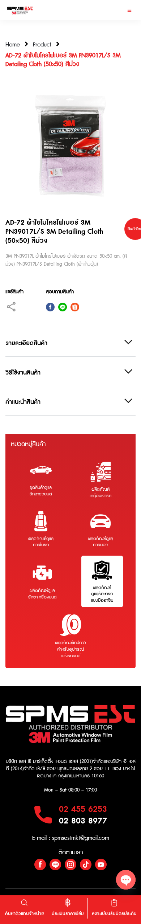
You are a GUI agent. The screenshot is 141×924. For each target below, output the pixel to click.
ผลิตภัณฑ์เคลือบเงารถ (100, 492)
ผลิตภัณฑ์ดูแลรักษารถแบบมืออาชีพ (102, 594)
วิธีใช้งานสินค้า (22, 372)
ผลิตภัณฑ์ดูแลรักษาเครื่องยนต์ (42, 594)
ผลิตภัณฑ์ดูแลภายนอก (100, 542)
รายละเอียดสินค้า (26, 343)
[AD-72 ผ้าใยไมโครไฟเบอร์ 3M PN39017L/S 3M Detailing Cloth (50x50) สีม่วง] (70, 146)
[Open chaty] (126, 880)
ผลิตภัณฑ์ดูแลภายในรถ (41, 542)
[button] (129, 10)
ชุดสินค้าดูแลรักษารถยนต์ (41, 491)
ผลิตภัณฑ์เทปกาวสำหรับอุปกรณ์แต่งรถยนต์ (70, 649)
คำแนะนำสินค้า (22, 402)
